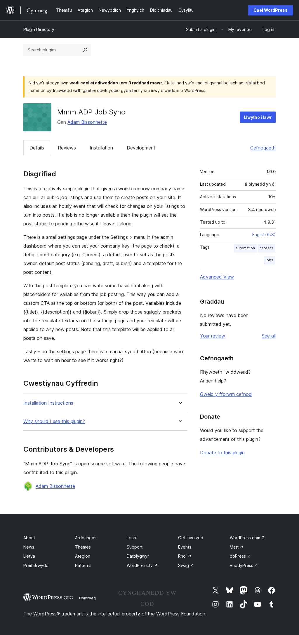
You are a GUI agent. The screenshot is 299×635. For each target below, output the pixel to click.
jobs (269, 260)
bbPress (240, 556)
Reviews (67, 148)
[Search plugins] (85, 50)
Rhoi (185, 556)
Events (184, 546)
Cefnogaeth (263, 148)
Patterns (83, 565)
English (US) (264, 234)
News (28, 546)
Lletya (29, 556)
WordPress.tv (142, 565)
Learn (132, 537)
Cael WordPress (270, 10)
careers (266, 248)
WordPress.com (247, 537)
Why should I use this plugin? (54, 421)
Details (36, 148)
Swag (186, 565)
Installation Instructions (48, 403)
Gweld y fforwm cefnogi (226, 394)
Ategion (82, 556)
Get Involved (190, 537)
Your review (212, 336)
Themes (83, 546)
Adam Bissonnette (87, 122)
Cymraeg (87, 598)
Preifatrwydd (35, 565)
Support (134, 546)
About (29, 537)
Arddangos (85, 537)
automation (245, 248)
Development (141, 148)
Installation (101, 148)
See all (269, 336)
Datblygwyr (138, 556)
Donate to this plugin (222, 452)
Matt (237, 546)
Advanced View (217, 277)
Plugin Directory (38, 29)
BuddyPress (244, 565)
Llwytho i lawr (258, 117)
